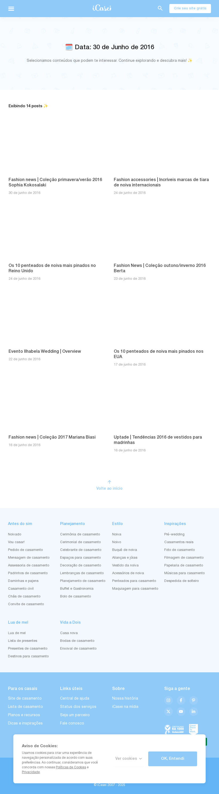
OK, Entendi (172, 759)
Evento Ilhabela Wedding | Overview (45, 352)
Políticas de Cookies (71, 767)
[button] (11, 8)
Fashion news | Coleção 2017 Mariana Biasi (52, 437)
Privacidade (31, 772)
